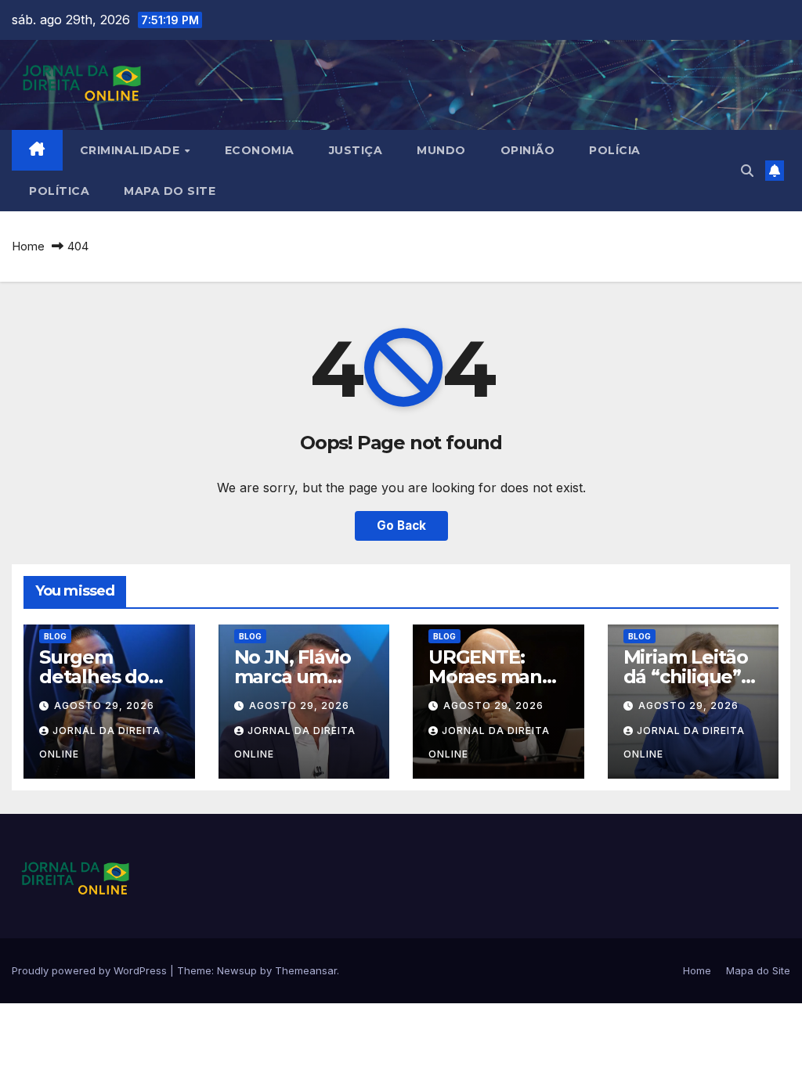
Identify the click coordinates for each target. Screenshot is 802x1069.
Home (28, 246)
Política (59, 191)
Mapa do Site (169, 191)
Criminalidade (131, 150)
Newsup (237, 970)
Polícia (615, 150)
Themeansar (306, 970)
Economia (259, 150)
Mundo (441, 150)
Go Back (401, 525)
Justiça (356, 150)
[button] (747, 170)
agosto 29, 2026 (104, 705)
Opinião (527, 150)
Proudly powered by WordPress (91, 970)
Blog (55, 636)
